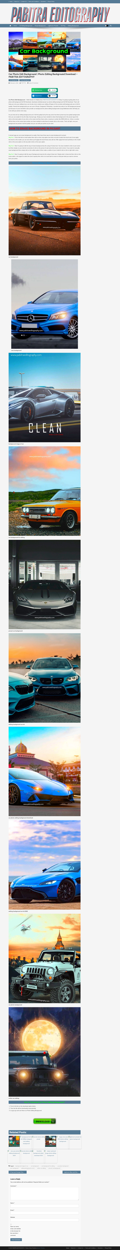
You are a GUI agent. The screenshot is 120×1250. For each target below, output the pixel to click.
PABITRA (23, 83)
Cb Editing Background (25, 25)
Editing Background (73, 25)
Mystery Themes (41, 1248)
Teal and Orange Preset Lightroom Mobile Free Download (19, 1172)
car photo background (62, 1166)
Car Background (13, 80)
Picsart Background (40, 25)
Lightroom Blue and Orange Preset (72, 1172)
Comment (13, 1186)
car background (35, 1166)
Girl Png (63, 25)
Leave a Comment (33, 83)
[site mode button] (106, 26)
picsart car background (54, 1168)
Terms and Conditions (33, 1)
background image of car (21, 1166)
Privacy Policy (51, 1)
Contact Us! (24, 1)
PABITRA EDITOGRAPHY (50, 99)
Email (12, 1210)
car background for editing (48, 1166)
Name (12, 1203)
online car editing (41, 1168)
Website (12, 1217)
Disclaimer (43, 1)
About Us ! (16, 1)
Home (11, 1)
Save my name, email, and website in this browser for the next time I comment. (15, 1231)
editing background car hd (27, 1168)
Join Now (54, 90)
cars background (14, 1168)
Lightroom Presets (53, 25)
